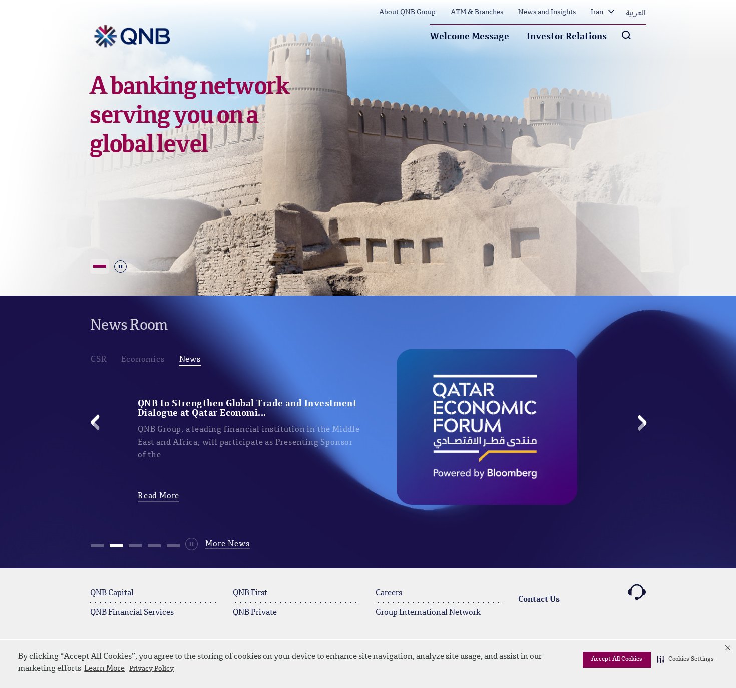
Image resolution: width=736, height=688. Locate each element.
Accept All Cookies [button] (616, 659)
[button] (685, 660)
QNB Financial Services (132, 613)
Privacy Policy (151, 668)
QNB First (250, 593)
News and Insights (547, 12)
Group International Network (428, 613)
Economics (142, 360)
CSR (99, 360)
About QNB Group (407, 12)
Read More (158, 496)
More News (227, 544)
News (190, 360)
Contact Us (539, 600)
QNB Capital (112, 593)
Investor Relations (567, 36)
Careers (389, 593)
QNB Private (255, 613)
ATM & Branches (477, 12)
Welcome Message (469, 36)
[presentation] (96, 423)
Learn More (104, 669)
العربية (636, 12)
